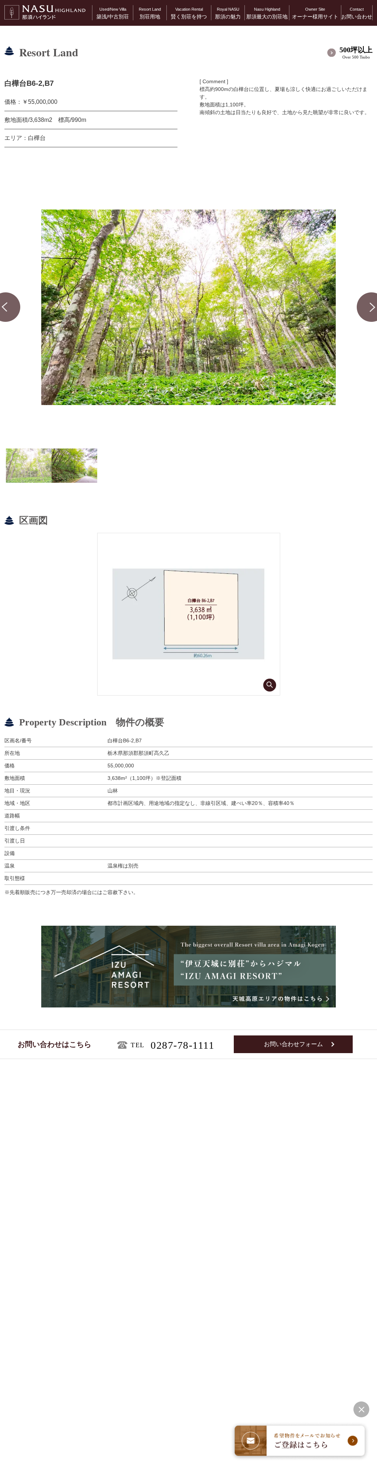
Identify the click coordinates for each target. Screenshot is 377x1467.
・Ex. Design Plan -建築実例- (45, 1280)
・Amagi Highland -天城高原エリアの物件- (59, 1288)
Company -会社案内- (321, 1301)
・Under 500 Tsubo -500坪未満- (45, 1320)
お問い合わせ (356, 13)
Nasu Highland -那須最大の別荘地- (201, 1335)
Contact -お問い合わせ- (323, 1313)
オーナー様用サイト (315, 13)
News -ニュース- (316, 1276)
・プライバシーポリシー (26, 1452)
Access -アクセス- (319, 1288)
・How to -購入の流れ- (182, 1280)
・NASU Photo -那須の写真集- (190, 1322)
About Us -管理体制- (320, 1251)
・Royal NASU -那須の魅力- (188, 1313)
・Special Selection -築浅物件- (46, 1262)
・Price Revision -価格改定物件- (46, 1329)
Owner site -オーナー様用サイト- (336, 1263)
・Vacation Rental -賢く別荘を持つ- (196, 1262)
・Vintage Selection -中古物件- (46, 1271)
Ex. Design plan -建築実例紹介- (53, 1351)
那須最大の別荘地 (267, 13)
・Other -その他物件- (34, 1338)
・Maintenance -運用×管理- (187, 1271)
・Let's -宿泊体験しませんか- (189, 1288)
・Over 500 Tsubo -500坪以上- (44, 1312)
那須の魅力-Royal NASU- (190, 1301)
